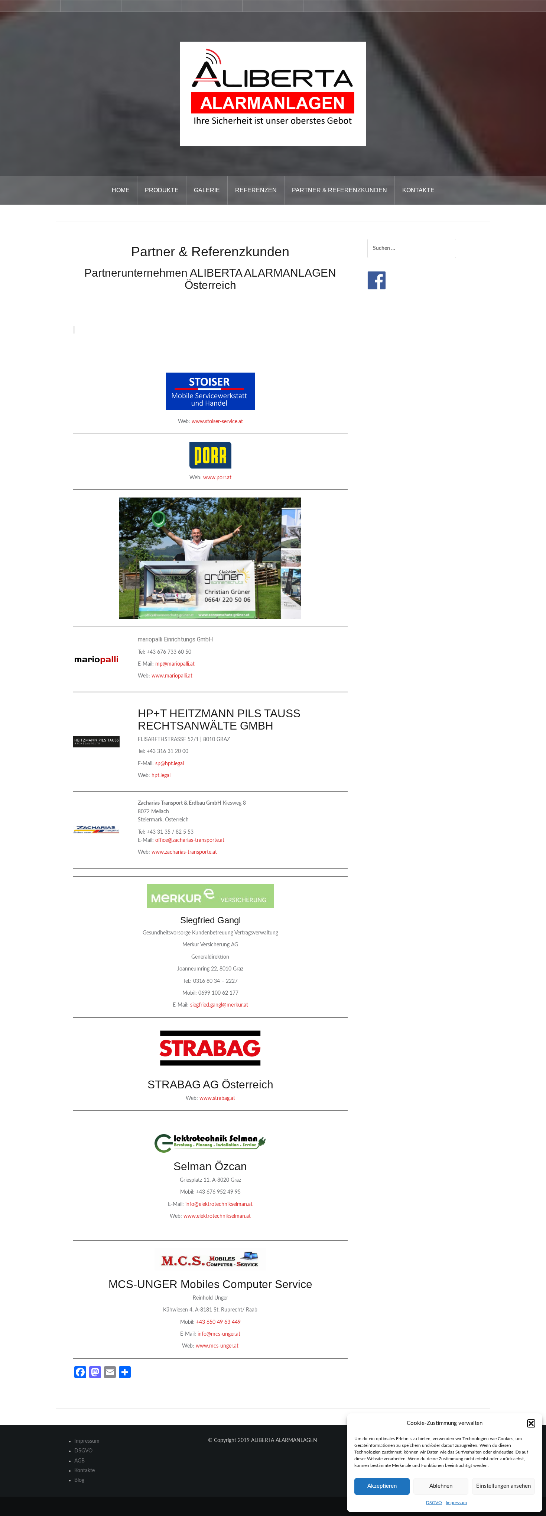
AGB (79, 1461)
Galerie (207, 190)
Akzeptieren (382, 1486)
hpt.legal (161, 775)
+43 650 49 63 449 (218, 1322)
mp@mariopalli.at (175, 664)
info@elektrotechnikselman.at (219, 1204)
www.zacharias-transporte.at (184, 852)
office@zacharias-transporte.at (189, 840)
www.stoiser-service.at (217, 421)
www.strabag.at (217, 1098)
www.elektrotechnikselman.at (217, 1216)
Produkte (162, 190)
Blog (79, 1480)
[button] (531, 1423)
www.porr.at (217, 477)
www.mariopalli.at (172, 676)
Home (121, 190)
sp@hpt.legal (169, 763)
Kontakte (418, 190)
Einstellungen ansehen (503, 1486)
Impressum (456, 1502)
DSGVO (434, 1502)
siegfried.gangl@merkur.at (219, 1005)
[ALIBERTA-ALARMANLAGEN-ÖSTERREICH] (273, 93)
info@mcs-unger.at (219, 1334)
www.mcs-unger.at (217, 1346)
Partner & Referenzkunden (339, 190)
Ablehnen (440, 1486)
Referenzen (256, 190)
